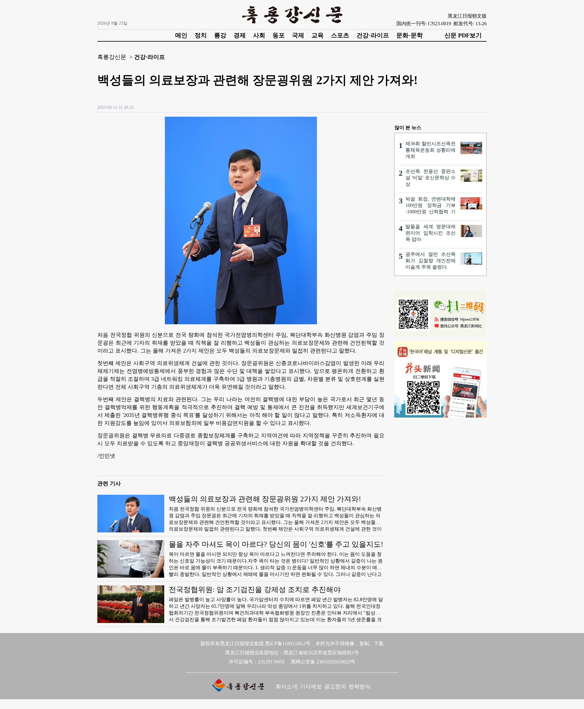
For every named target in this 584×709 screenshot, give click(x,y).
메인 (181, 35)
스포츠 (340, 35)
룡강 (220, 35)
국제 (298, 35)
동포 (279, 35)
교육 (317, 35)
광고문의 (335, 686)
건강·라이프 (372, 35)
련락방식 (359, 686)
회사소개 (286, 686)
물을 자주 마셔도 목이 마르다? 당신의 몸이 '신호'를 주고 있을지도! (276, 544)
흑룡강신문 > (115, 57)
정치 (201, 35)
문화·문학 (409, 35)
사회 (259, 35)
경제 (240, 35)
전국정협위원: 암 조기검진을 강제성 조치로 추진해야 (255, 590)
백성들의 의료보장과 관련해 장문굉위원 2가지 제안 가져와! (265, 499)
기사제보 (311, 686)
